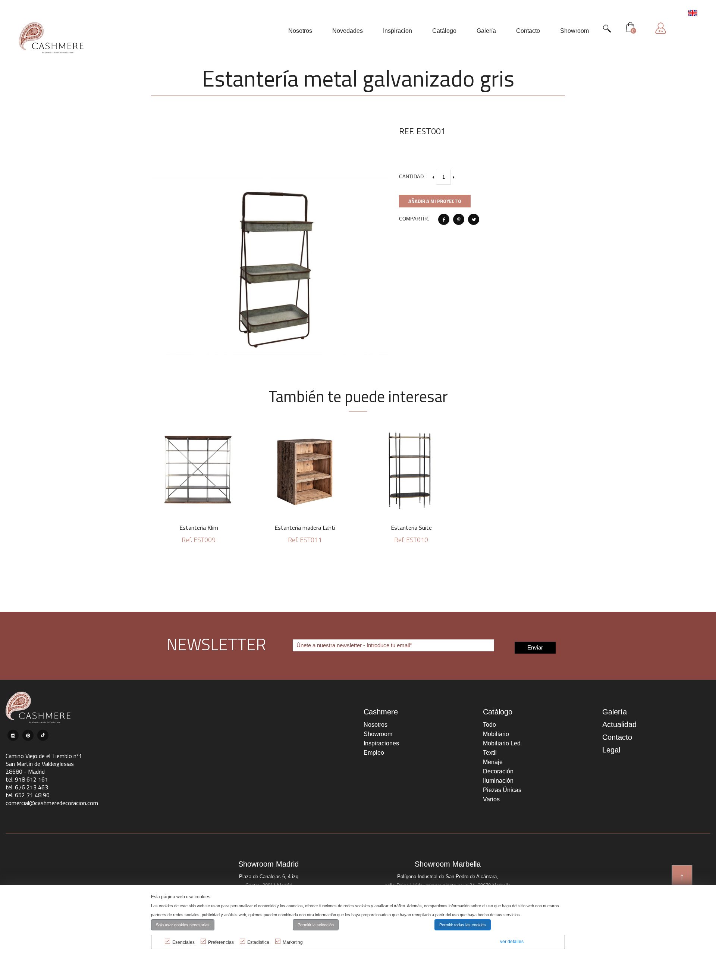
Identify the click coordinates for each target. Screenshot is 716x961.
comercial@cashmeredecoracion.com (52, 802)
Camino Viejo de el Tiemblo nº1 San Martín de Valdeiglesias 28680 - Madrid (44, 763)
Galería (614, 712)
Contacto (617, 737)
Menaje (493, 762)
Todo (489, 724)
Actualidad (619, 724)
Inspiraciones (381, 743)
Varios (491, 799)
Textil (490, 752)
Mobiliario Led (502, 743)
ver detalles (512, 941)
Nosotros (375, 724)
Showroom (378, 734)
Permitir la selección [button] (316, 925)
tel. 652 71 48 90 (28, 795)
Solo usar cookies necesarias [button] (183, 925)
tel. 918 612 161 (27, 779)
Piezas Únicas (502, 790)
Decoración (498, 771)
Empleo (374, 752)
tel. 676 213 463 (27, 787)
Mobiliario (496, 734)
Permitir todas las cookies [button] (462, 925)
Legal (611, 750)
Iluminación (498, 780)
